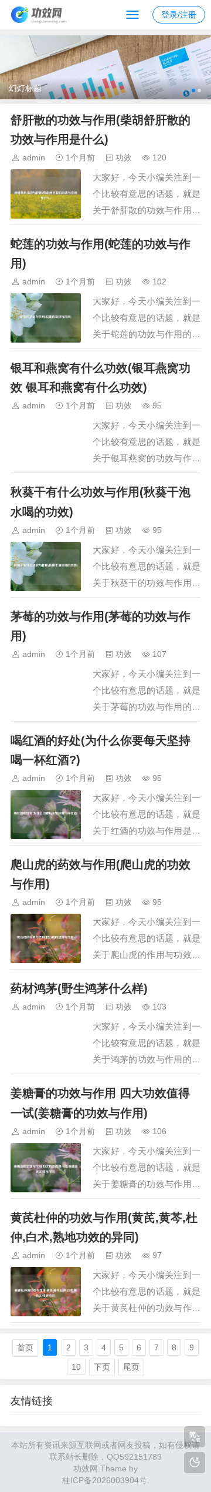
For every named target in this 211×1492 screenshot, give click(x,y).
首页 (25, 1347)
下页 (102, 1367)
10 (76, 1367)
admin (33, 157)
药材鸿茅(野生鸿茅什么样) (79, 988)
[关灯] (194, 1462)
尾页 (131, 1367)
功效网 (85, 1468)
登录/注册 (178, 14)
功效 (123, 157)
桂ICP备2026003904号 (104, 1480)
